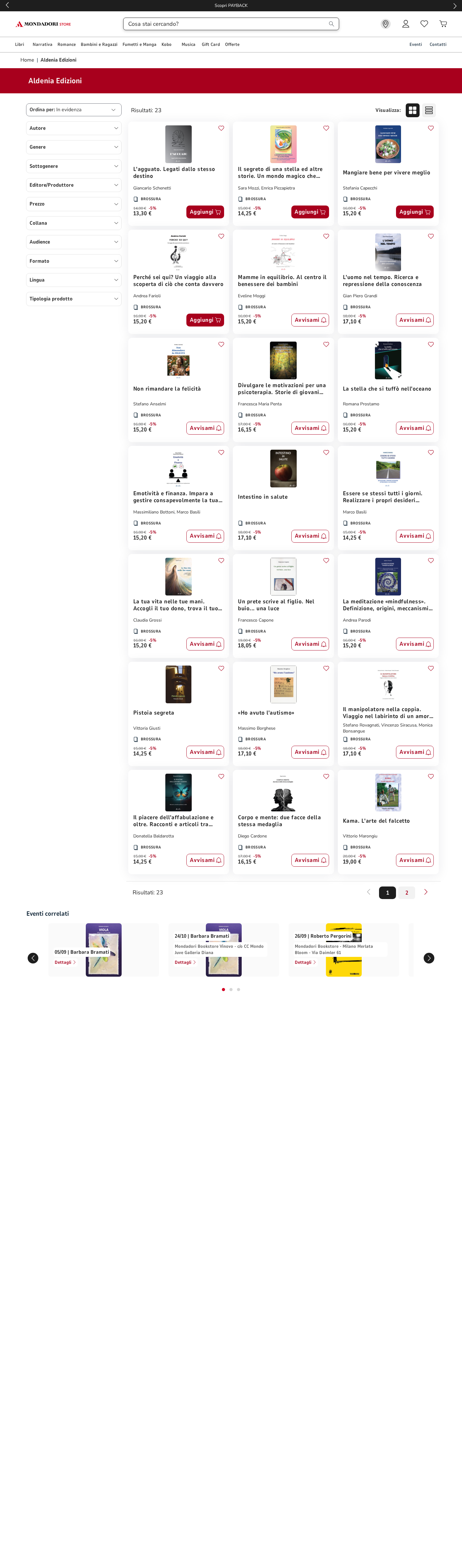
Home (28, 60)
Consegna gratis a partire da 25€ (231, 5)
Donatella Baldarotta (153, 836)
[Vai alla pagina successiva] (426, 891)
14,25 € (247, 214)
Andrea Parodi (357, 620)
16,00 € (349, 208)
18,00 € (349, 316)
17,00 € (244, 424)
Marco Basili (188, 512)
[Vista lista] (429, 110)
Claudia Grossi (147, 620)
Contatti (438, 44)
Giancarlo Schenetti (152, 188)
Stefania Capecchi (360, 188)
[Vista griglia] (413, 110)
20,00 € (349, 856)
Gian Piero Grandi (360, 296)
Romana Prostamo (361, 404)
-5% (153, 208)
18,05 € (247, 646)
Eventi (416, 44)
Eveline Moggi (251, 296)
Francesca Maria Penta (260, 404)
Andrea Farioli (147, 296)
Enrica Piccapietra (278, 188)
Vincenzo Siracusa (398, 725)
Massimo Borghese (256, 728)
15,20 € (352, 214)
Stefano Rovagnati (361, 725)
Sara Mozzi (248, 188)
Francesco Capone (255, 620)
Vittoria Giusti (146, 728)
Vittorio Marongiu (360, 836)
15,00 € (244, 208)
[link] (386, 24)
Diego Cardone (252, 836)
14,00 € (139, 208)
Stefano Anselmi (149, 404)
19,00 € (244, 640)
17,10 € (352, 322)
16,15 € (247, 430)
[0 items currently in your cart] (443, 24)
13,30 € (142, 214)
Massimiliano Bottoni (153, 512)
